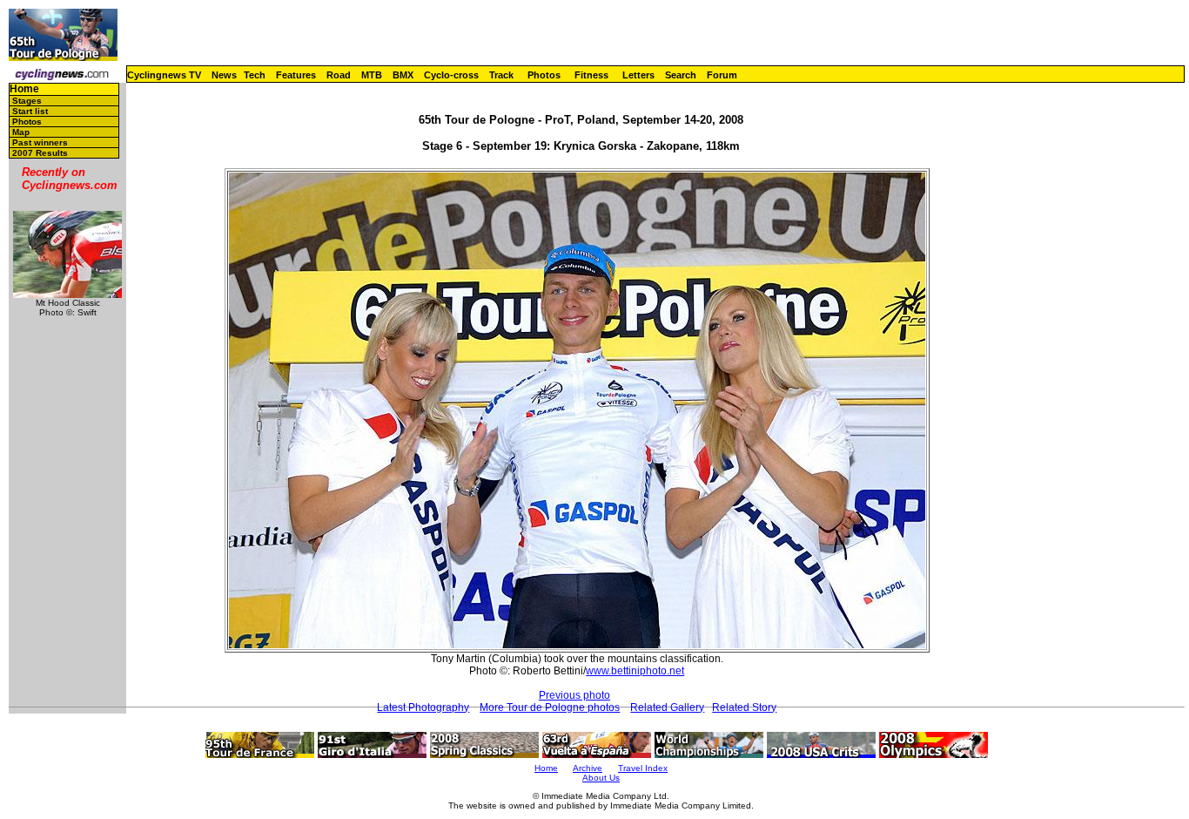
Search (680, 75)
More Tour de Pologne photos (550, 707)
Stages (27, 100)
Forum (722, 75)
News (224, 75)
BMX (403, 75)
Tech (254, 75)
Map (21, 132)
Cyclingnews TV (164, 75)
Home (24, 89)
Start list (30, 111)
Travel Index (643, 768)
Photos (544, 75)
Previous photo (574, 695)
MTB (371, 75)
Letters (638, 75)
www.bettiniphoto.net (635, 671)
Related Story (744, 707)
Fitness (591, 75)
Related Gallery (667, 707)
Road (338, 75)
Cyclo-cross (451, 75)
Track (501, 75)
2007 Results (40, 153)
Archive (587, 768)
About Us (601, 777)
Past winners (40, 142)
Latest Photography (423, 707)
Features (296, 75)
